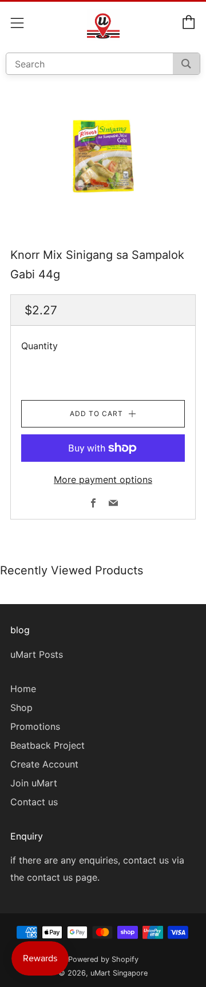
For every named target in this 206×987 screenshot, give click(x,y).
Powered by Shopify (103, 959)
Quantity (39, 345)
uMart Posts (36, 654)
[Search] (186, 63)
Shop (21, 707)
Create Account (44, 764)
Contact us (34, 802)
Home (23, 688)
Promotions (35, 726)
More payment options (103, 479)
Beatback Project (47, 745)
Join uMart (33, 783)
